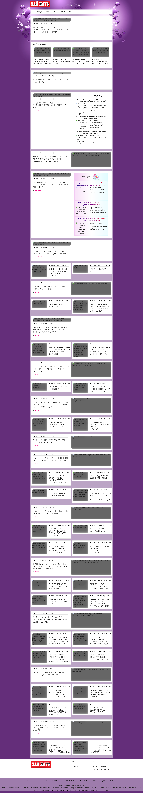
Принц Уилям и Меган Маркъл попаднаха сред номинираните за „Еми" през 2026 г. (50, 619)
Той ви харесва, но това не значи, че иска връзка (42, 61)
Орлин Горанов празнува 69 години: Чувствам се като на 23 (51, 441)
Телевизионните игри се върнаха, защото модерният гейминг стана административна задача (50, 566)
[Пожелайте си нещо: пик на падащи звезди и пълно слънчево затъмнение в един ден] (80, 495)
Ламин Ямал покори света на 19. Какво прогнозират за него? (99, 657)
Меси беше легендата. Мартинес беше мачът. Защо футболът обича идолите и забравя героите (58, 641)
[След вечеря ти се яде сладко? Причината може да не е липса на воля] (52, 95)
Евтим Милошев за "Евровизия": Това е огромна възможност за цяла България (51, 369)
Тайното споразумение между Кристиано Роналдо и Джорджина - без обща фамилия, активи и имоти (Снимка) (100, 352)
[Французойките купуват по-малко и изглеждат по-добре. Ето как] (39, 600)
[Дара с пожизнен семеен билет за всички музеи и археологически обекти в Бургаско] (39, 349)
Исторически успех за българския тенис (99, 530)
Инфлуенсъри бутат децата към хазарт (57, 305)
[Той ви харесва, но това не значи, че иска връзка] (52, 73)
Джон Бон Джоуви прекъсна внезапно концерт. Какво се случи (100, 586)
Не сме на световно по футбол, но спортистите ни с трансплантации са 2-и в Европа (100, 748)
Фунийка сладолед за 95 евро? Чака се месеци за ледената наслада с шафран (100, 693)
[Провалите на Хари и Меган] (80, 269)
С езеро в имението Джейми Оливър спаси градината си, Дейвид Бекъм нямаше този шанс (50, 404)
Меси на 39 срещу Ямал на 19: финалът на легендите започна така (51, 673)
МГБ (28, 781)
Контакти (75, 766)
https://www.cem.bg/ (104, 790)
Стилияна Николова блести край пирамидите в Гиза (49, 287)
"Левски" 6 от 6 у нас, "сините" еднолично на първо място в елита (91, 132)
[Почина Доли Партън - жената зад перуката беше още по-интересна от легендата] (52, 175)
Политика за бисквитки (100, 773)
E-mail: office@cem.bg (91, 790)
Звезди (39, 12)
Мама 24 (113, 781)
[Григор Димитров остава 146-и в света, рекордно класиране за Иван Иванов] (91, 728)
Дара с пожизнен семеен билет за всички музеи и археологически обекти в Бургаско (59, 350)
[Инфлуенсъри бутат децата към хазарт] (39, 304)
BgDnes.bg (83, 781)
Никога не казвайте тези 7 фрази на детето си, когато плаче (91, 203)
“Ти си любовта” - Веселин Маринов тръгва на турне (97, 710)
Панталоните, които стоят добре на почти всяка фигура (58, 586)
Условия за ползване (99, 766)
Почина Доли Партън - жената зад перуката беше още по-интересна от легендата (100, 63)
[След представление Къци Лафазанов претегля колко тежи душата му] (39, 709)
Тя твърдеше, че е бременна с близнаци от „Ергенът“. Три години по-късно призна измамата (52, 29)
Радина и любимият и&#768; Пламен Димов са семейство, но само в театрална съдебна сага (51, 329)
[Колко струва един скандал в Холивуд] (39, 493)
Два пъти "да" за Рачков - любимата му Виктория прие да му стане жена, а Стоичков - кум (100, 307)
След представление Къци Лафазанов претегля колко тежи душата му (57, 711)
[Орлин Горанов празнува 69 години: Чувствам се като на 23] (91, 442)
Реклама (95, 761)
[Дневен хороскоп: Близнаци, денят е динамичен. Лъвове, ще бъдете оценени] (39, 548)
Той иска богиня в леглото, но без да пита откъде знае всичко (100, 389)
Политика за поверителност (101, 769)
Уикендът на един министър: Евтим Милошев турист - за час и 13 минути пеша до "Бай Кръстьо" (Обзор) (100, 641)
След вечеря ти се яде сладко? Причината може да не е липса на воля (49, 105)
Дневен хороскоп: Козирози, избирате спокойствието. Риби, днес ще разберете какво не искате (51, 159)
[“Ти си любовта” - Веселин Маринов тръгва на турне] (80, 708)
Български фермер (69, 781)
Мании (55, 12)
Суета (48, 12)
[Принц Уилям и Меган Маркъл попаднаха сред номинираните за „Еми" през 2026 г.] (91, 620)
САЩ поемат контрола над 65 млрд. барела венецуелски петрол (91, 117)
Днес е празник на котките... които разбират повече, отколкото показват (58, 479)
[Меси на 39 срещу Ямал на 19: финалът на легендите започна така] (91, 674)
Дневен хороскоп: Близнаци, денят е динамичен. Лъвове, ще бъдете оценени (59, 549)
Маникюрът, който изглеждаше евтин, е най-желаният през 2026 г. (59, 425)
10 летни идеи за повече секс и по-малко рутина (100, 477)
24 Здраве (103, 781)
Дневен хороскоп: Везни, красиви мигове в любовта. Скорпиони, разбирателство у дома (100, 602)
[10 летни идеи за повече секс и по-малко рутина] (80, 476)
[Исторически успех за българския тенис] (80, 529)
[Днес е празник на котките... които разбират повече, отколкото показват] (39, 478)
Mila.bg (93, 781)
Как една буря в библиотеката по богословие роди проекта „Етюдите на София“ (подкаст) (57, 694)
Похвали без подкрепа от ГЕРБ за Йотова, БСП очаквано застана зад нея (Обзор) (91, 101)
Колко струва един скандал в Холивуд (57, 494)
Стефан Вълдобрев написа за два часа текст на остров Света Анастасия (100, 425)
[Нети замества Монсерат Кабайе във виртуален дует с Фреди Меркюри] (52, 244)
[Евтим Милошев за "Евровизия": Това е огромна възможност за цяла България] (91, 369)
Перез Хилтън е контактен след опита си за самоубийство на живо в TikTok (59, 532)
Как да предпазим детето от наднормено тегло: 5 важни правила (91, 219)
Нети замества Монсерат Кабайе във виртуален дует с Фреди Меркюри (81, 62)
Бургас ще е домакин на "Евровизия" (59, 388)
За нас (74, 761)
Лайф (63, 12)
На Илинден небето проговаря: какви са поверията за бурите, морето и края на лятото (59, 658)
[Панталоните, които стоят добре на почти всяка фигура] (39, 585)
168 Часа (45, 781)
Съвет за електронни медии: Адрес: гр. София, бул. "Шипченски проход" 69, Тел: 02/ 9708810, (59, 790)
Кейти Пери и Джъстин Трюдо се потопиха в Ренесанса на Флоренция (58, 272)
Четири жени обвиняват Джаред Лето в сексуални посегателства (100, 549)
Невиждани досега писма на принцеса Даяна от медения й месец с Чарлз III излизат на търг (59, 749)
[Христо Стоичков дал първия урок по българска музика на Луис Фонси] (91, 460)
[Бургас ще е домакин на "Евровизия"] (39, 387)
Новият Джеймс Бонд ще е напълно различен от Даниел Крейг (50, 512)
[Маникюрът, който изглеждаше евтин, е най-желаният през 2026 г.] (39, 424)
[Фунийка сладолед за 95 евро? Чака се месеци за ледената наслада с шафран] (80, 692)
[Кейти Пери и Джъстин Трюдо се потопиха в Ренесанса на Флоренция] (39, 271)
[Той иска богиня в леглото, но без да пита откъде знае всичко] (80, 388)
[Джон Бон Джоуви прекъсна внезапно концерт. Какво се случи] (80, 585)
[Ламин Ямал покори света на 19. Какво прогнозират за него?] (80, 656)
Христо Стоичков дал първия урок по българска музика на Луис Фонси (51, 459)
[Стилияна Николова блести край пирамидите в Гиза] (91, 288)
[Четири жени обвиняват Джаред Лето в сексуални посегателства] (80, 548)
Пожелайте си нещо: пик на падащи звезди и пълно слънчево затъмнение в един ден (100, 496)
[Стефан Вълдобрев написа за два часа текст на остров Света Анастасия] (80, 424)
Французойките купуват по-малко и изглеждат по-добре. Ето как (59, 601)
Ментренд (55, 781)
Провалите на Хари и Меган (98, 270)
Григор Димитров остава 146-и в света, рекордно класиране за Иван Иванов (50, 727)
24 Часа (35, 781)
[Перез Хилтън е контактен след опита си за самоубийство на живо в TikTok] (39, 531)
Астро (70, 12)
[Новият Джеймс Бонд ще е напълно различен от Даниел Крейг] (91, 513)
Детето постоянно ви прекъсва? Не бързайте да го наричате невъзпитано (91, 184)
